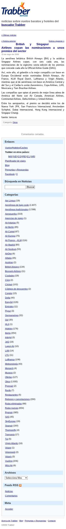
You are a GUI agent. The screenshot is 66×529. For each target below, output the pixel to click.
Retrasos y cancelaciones (17, 399)
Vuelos (8, 148)
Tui (6, 439)
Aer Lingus (10, 200)
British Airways (12, 267)
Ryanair (9, 412)
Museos (9, 373)
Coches (24, 148)
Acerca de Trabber (9, 521)
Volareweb (10, 452)
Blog (7, 165)
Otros (15, 122)
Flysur (8, 311)
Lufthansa (10, 359)
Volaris (8, 456)
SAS (7, 417)
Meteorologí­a (11, 364)
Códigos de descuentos (16, 289)
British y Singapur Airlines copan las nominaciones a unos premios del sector (32, 48)
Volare (8, 448)
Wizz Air (9, 465)
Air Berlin (9, 227)
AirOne (8, 253)
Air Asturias (10, 223)
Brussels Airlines (13, 271)
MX (10, 156)
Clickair (8, 284)
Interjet (8, 337)
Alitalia (8, 258)
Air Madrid (10, 245)
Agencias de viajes (14, 218)
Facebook (10, 174)
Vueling (8, 461)
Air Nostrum (10, 249)
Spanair (9, 426)
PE (24, 156)
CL (28, 156)
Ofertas (8, 377)
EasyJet (9, 302)
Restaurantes (11, 395)
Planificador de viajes (15, 161)
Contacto (52, 521)
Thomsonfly (10, 430)
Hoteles (16, 148)
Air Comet (10, 231)
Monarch (9, 368)
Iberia (8, 333)
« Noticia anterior (8, 41)
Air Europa (10, 236)
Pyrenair (9, 386)
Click (7, 280)
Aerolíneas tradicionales (16, 209)
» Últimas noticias (8, 35)
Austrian (9, 262)
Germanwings (11, 315)
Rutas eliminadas (13, 403)
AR (33, 156)
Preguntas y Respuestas (17, 170)
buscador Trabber (13, 24)
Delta (7, 298)
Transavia (10, 434)
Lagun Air (9, 346)
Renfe (8, 390)
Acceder (9, 509)
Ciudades (9, 275)
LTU (7, 355)
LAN (7, 350)
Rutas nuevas (11, 408)
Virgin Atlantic (11, 443)
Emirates (9, 306)
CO (19, 156)
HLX (7, 324)
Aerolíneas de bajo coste (17, 205)
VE (15, 156)
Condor (8, 293)
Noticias (9, 491)
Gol (6, 320)
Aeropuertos (11, 214)
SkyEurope (10, 421)
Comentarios (11, 496)
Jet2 (7, 342)
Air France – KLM (13, 240)
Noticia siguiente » (56, 41)
